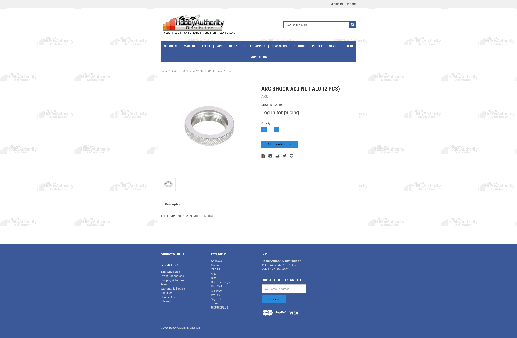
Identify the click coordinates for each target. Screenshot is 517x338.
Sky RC (333, 46)
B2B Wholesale (170, 271)
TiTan (349, 46)
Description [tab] (173, 204)
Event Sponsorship (173, 275)
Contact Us (168, 297)
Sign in (338, 4)
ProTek (317, 46)
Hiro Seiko (279, 46)
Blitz (233, 46)
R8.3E (185, 71)
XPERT (206, 46)
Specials (170, 46)
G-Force (299, 46)
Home (164, 71)
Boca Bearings (254, 46)
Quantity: (266, 123)
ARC (220, 46)
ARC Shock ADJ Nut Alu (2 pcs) (212, 71)
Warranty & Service (173, 288)
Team (164, 284)
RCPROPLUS (258, 57)
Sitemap (166, 301)
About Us (166, 292)
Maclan (189, 46)
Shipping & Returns (173, 280)
